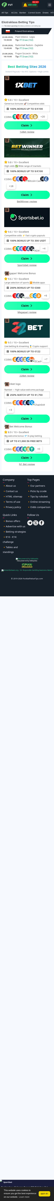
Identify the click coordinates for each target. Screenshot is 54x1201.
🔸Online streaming (38, 501)
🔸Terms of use (11, 501)
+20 (42, 116)
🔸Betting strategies (14, 531)
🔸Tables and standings (10, 550)
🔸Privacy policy (12, 507)
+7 (45, 359)
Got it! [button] (44, 1194)
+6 (45, 295)
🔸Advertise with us (14, 526)
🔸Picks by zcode (37, 491)
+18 (11, 186)
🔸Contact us (10, 491)
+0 (38, 449)
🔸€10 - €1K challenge (10, 539)
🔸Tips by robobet (37, 496)
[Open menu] (50, 5)
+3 (10, 409)
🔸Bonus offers (11, 521)
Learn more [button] (24, 1197)
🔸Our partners (36, 485)
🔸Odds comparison (38, 507)
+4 (43, 248)
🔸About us (9, 485)
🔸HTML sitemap (12, 496)
